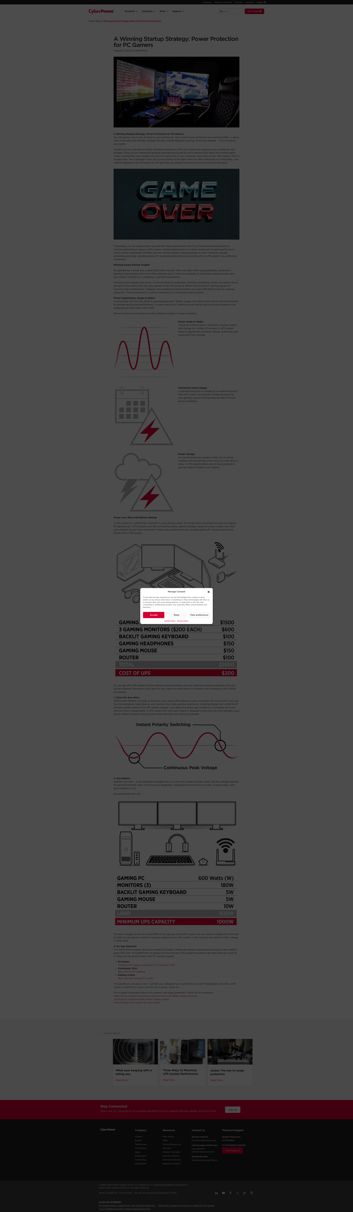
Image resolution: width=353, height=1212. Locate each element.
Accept (153, 615)
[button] (208, 591)
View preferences (199, 615)
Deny (176, 615)
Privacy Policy (183, 621)
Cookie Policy (170, 621)
